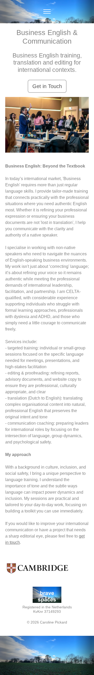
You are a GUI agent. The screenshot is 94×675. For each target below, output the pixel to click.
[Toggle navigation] (47, 11)
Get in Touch (47, 86)
